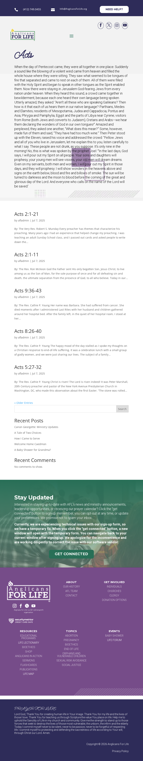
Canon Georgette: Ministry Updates (36, 427)
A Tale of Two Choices (27, 432)
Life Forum (114, 640)
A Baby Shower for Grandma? (32, 450)
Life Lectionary (28, 642)
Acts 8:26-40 (28, 331)
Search (122, 409)
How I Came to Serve (27, 438)
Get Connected (71, 554)
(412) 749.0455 (32, 9)
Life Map (28, 673)
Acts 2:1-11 (26, 254)
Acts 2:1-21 (26, 214)
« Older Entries (23, 403)
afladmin (23, 220)
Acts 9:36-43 (28, 290)
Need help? (114, 9)
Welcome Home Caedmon (30, 444)
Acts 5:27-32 (28, 367)
